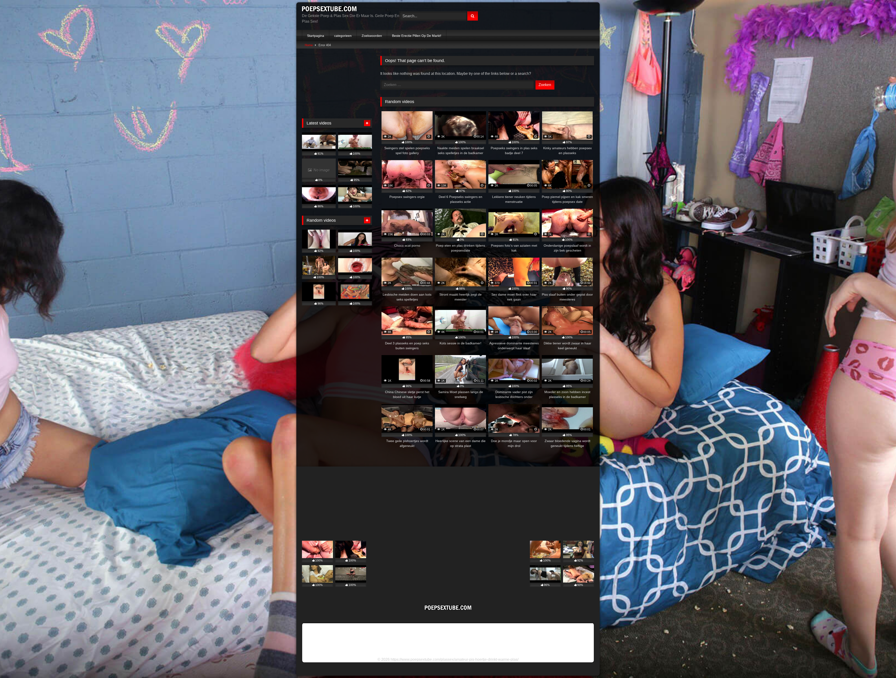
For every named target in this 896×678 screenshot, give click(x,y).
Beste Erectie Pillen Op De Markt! (416, 36)
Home (309, 45)
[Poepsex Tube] (329, 9)
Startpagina (315, 36)
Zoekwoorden (372, 36)
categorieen (343, 36)
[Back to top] (881, 664)
